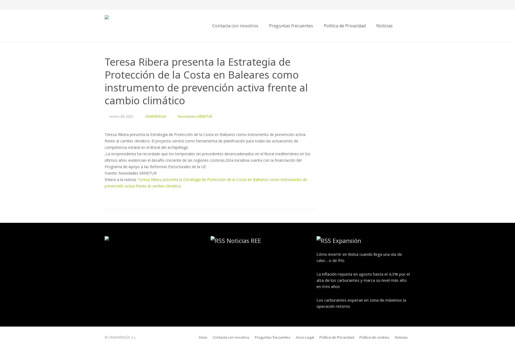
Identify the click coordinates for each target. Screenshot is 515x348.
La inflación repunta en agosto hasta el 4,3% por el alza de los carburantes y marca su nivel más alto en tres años (363, 280)
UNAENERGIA (155, 116)
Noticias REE (244, 240)
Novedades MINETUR (195, 116)
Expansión (347, 240)
